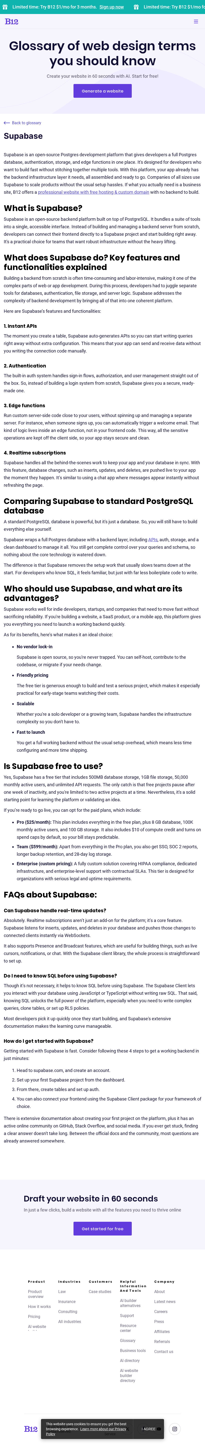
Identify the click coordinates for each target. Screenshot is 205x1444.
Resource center (128, 1328)
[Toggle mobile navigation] (196, 22)
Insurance (67, 1301)
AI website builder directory (129, 1375)
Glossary (128, 1340)
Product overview (36, 1294)
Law (62, 1291)
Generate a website (103, 91)
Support (127, 1315)
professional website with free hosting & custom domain (93, 192)
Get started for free (103, 1229)
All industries (69, 1321)
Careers (161, 1311)
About (159, 1291)
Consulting (67, 1311)
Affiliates (162, 1331)
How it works (39, 1306)
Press (159, 1321)
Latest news (165, 1301)
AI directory (130, 1360)
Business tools (133, 1350)
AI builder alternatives (130, 1303)
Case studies (100, 1291)
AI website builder (37, 1329)
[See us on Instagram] (175, 1429)
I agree (149, 1429)
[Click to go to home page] (25, 21)
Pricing (34, 1316)
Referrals (162, 1341)
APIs (153, 539)
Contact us (163, 1351)
